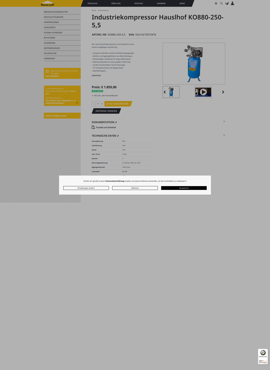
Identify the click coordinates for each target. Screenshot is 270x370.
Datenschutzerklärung (114, 181)
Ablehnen (135, 188)
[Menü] (266, 350)
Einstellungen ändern (86, 188)
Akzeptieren (184, 188)
